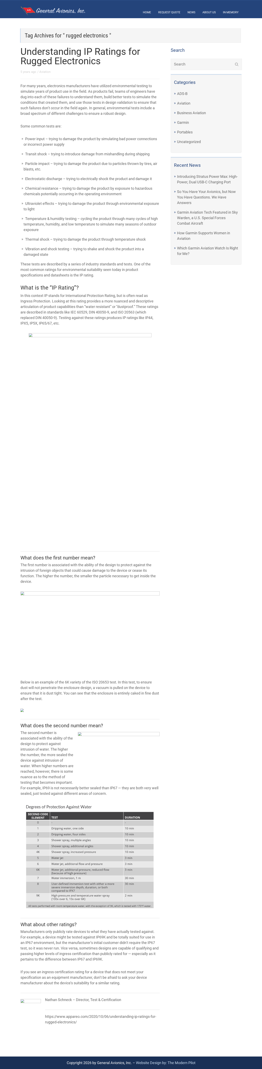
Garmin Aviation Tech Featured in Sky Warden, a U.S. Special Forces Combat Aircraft (207, 218)
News (191, 12)
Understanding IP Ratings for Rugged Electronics (80, 56)
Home (147, 12)
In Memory (230, 12)
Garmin (183, 122)
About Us (209, 12)
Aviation (45, 72)
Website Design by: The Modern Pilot (165, 1063)
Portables (185, 132)
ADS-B (182, 93)
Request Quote (169, 12)
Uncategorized (189, 142)
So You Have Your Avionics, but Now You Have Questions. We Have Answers (206, 197)
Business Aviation (191, 113)
